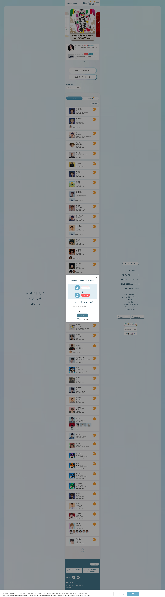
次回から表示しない (83, 319)
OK (133, 594)
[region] (82, 593)
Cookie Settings (119, 594)
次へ (82, 315)
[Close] (162, 593)
